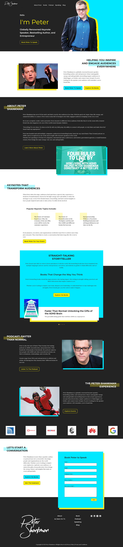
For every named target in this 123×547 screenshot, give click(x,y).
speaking (77, 522)
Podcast (51, 5)
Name (66, 462)
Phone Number (68, 480)
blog (78, 525)
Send (94, 499)
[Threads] (97, 516)
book (78, 516)
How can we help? (69, 486)
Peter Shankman (14, 7)
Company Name (69, 474)
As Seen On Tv (59, 519)
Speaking (58, 5)
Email (66, 468)
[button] (81, 160)
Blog (64, 5)
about (59, 516)
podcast (78, 519)
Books (45, 5)
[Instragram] (91, 516)
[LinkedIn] (94, 516)
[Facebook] (100, 516)
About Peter (38, 5)
